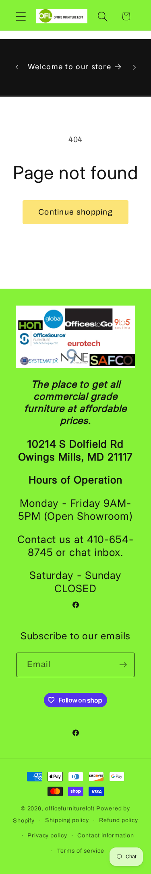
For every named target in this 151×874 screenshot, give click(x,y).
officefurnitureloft (70, 808)
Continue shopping (75, 212)
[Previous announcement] (17, 67)
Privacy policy (47, 835)
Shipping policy (67, 820)
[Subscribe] (123, 665)
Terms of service (81, 850)
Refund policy (118, 820)
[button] (20, 16)
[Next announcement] (134, 67)
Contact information (105, 835)
